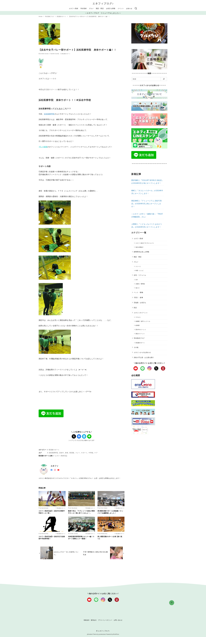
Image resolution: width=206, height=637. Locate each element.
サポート (84, 453)
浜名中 (61, 453)
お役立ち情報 (110, 8)
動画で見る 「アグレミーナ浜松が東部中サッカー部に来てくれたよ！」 (81, 512)
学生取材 (83, 8)
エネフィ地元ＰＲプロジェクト (145, 243)
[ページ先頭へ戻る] (171, 602)
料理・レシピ (139, 270)
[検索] (136, 8)
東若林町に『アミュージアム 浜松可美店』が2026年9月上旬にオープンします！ (146, 204)
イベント (121, 8)
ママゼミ (138, 317)
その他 (136, 347)
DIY (137, 280)
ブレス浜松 (43, 147)
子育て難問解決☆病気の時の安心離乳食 (95, 553)
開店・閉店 (100, 8)
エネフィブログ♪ (103, 3)
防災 (135, 308)
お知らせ (129, 8)
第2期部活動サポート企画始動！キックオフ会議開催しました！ (110, 512)
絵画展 (137, 325)
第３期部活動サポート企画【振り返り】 (110, 537)
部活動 (71, 453)
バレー (77, 453)
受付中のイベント (141, 329)
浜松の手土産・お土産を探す (144, 357)
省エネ (137, 288)
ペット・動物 (138, 292)
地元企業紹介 (139, 247)
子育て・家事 (138, 297)
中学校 (91, 453)
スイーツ (138, 266)
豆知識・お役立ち (140, 303)
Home (41, 16)
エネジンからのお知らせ (142, 352)
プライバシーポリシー (105, 620)
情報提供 (86, 620)
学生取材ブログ (50, 16)
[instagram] (55, 470)
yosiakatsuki (102, 634)
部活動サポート (61, 16)
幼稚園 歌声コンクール (143, 321)
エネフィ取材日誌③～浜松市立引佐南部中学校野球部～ (52, 537)
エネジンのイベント (141, 313)
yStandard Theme (92, 634)
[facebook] (51, 470)
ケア (96, 453)
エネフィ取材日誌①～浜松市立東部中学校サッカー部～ (52, 512)
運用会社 (94, 620)
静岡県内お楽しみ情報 (141, 252)
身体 (66, 453)
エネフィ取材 (73, 8)
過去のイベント (140, 333)
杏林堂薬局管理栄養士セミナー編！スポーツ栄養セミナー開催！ (81, 537)
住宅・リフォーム (140, 275)
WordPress (116, 634)
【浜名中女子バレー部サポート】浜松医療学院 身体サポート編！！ (89, 16)
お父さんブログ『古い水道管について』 (66, 553)
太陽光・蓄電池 (140, 284)
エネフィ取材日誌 (61, 456)
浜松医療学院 (49, 114)
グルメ (91, 8)
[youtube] (58, 470)
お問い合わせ (118, 620)
